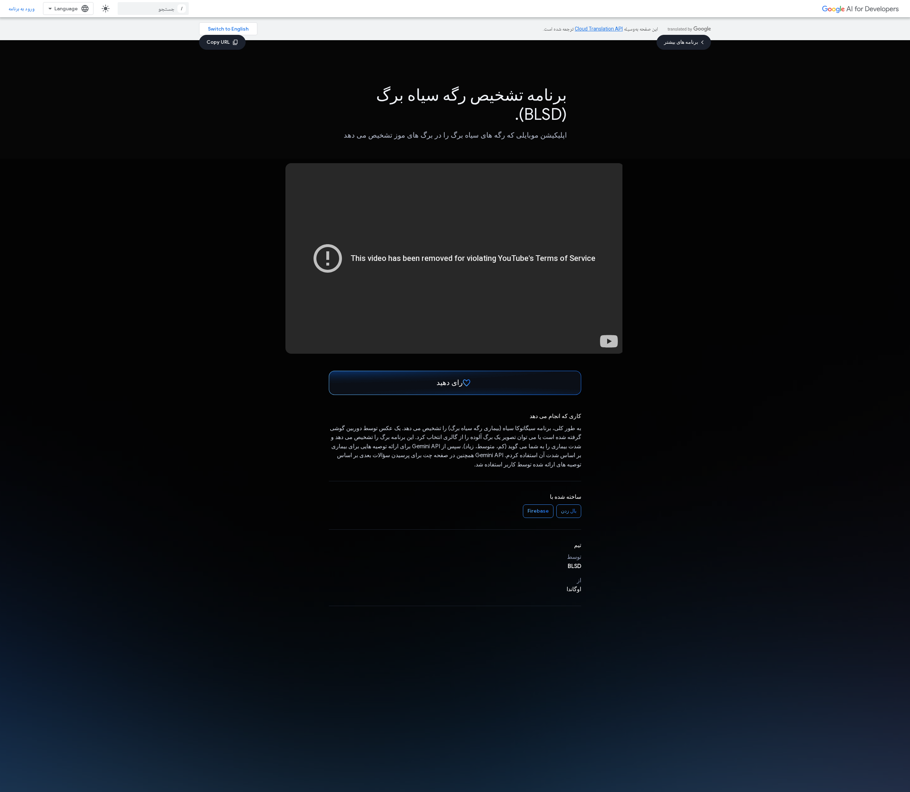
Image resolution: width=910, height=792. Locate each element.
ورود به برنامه (21, 8)
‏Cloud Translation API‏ (599, 29)
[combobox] (153, 8)
